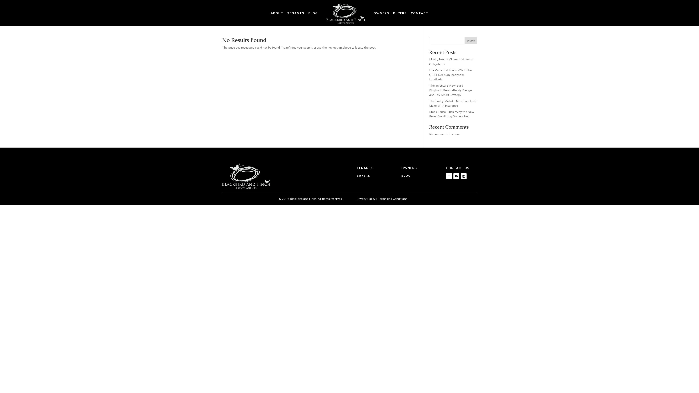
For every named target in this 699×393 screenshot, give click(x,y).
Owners (381, 13)
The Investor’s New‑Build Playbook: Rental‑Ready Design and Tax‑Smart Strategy (450, 90)
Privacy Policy (366, 199)
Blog (313, 13)
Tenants (295, 13)
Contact (419, 13)
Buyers (400, 13)
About (277, 13)
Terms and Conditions (392, 199)
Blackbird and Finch (303, 199)
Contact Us (457, 168)
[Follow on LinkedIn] (456, 176)
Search (471, 40)
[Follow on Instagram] (464, 176)
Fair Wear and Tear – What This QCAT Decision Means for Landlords (450, 74)
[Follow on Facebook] (449, 176)
